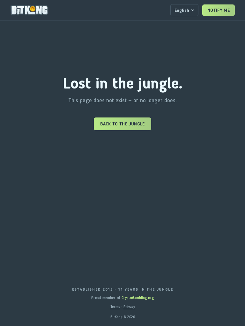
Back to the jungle (122, 123)
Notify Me (218, 10)
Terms (115, 306)
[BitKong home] (29, 10)
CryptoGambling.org (138, 297)
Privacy (129, 306)
